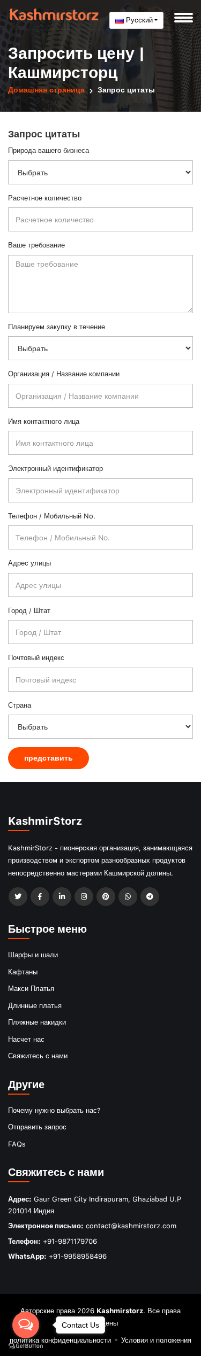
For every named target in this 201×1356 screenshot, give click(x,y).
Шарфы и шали (33, 954)
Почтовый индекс (36, 657)
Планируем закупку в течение (56, 326)
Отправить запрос (37, 1127)
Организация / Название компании (64, 373)
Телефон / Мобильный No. (51, 516)
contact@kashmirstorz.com (131, 1225)
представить (48, 758)
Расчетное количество (44, 198)
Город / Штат (29, 610)
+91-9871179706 (70, 1241)
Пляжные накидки (37, 1022)
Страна (19, 705)
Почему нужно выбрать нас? (54, 1110)
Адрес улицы (29, 563)
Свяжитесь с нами (38, 1055)
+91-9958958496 (78, 1256)
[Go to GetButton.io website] (26, 1345)
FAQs (17, 1144)
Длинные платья (35, 1005)
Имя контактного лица (43, 421)
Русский (138, 20)
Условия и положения (156, 1340)
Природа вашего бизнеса (48, 150)
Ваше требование (36, 245)
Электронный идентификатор (55, 468)
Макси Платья (31, 988)
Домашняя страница (46, 89)
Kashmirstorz (119, 1310)
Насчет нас (26, 1039)
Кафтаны (23, 972)
